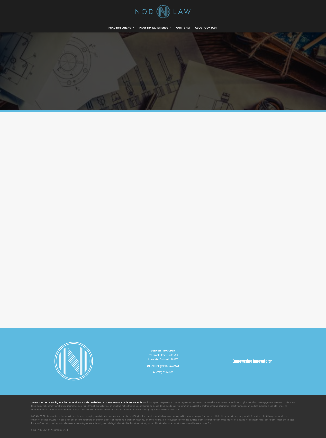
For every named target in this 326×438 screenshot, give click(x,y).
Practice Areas (119, 27)
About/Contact (206, 27)
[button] (163, 366)
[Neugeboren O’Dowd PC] (163, 11)
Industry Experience (153, 27)
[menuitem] (122, 27)
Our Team (183, 27)
